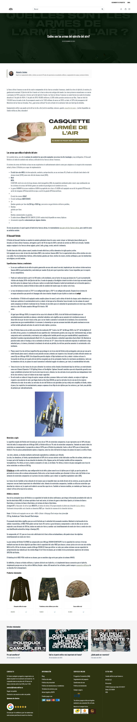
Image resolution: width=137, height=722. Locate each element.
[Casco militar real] (77, 589)
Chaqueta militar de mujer (20, 606)
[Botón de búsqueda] (102, 9)
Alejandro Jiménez (21, 72)
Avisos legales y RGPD (48, 692)
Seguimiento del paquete (81, 679)
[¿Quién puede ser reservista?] (110, 640)
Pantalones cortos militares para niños (49, 606)
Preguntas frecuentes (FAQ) (82, 676)
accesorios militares (82, 565)
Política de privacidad (48, 682)
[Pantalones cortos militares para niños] (49, 589)
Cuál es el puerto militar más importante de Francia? (65, 655)
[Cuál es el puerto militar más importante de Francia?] (68, 640)
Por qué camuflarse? (13, 655)
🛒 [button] (26, 612)
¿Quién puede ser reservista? (100, 655)
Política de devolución (80, 686)
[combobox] (67, 9)
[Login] (121, 9)
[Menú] (129, 9)
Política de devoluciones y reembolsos (53, 686)
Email (128, 2)
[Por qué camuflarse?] (26, 640)
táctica (78, 505)
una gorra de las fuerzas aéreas (69, 228)
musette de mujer (70, 108)
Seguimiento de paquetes (118, 2)
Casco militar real (77, 606)
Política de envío (46, 679)
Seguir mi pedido (12, 691)
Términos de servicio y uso (49, 689)
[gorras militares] (49, 131)
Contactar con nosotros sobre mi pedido (18, 694)
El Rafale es (10, 470)
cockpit (78, 293)
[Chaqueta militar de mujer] (20, 589)
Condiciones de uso (79, 682)
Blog (43, 676)
